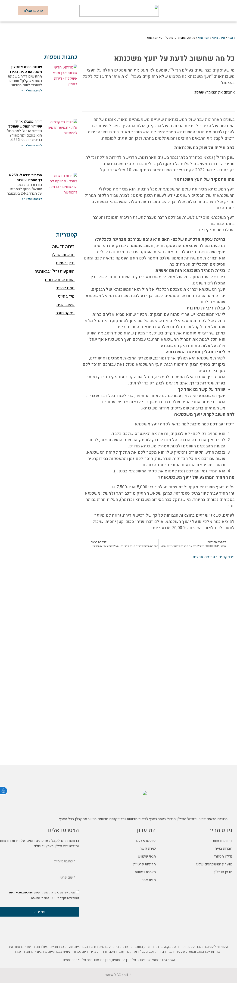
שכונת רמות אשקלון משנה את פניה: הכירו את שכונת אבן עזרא (26, 71)
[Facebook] (232, 807)
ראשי (231, 38)
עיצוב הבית (65, 305)
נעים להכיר (65, 288)
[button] (227, 11)
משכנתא (203, 38)
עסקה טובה (65, 313)
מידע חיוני (218, 38)
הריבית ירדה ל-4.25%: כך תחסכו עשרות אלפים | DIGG (25, 180)
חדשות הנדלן (63, 255)
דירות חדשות (63, 246)
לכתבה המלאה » (32, 90)
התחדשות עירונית (60, 280)
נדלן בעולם (65, 263)
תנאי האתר (15, 892)
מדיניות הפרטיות (33, 892)
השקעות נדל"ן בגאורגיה (55, 271)
